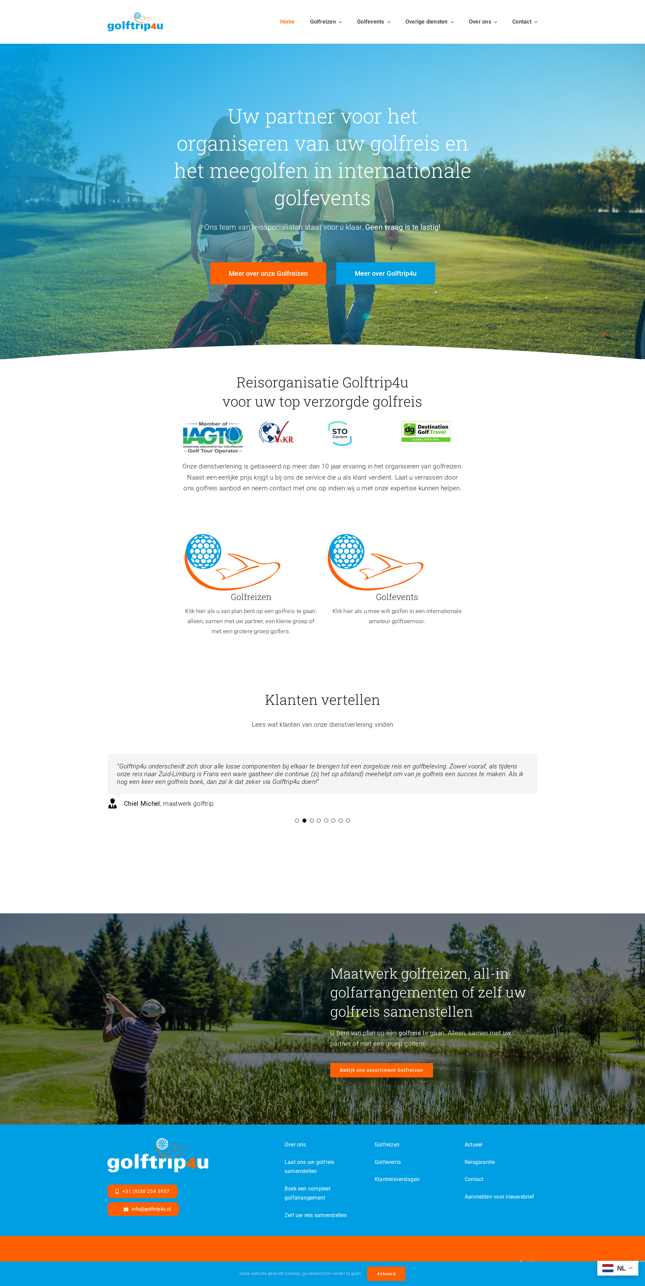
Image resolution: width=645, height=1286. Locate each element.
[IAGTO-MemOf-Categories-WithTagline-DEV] (213, 424)
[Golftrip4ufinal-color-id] (232, 535)
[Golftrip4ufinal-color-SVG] (135, 16)
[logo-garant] (340, 424)
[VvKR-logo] (276, 424)
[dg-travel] (426, 424)
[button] (297, 821)
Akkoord (386, 1273)
